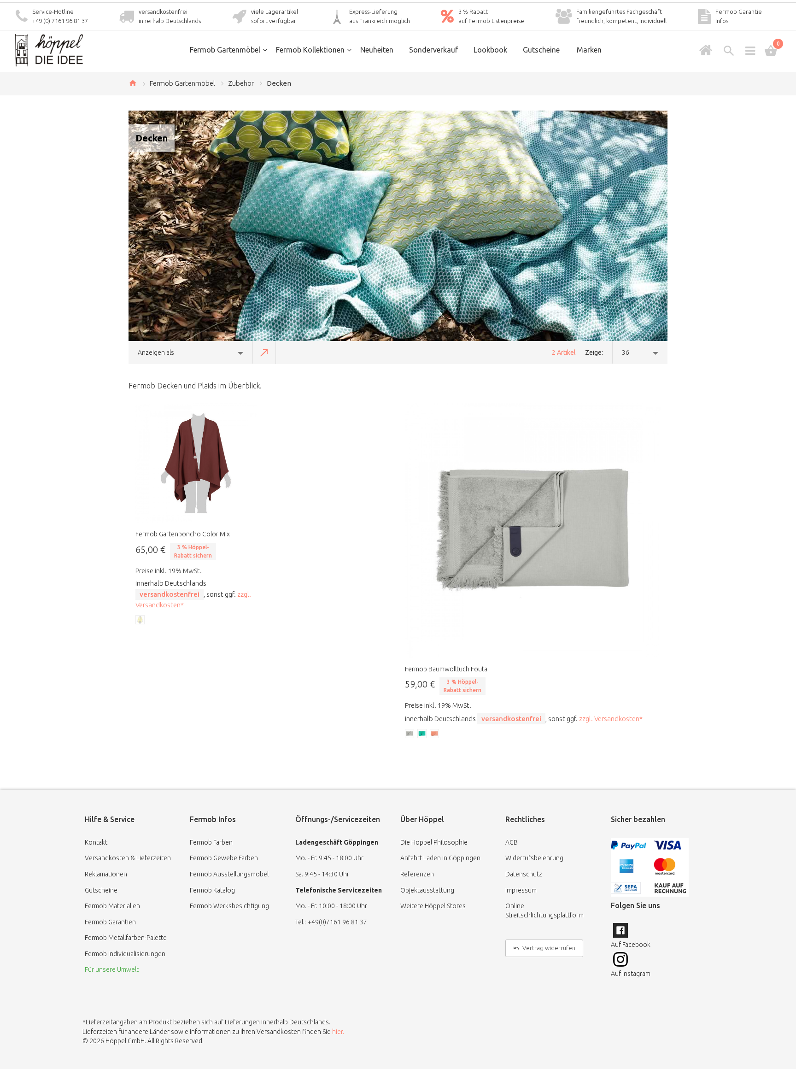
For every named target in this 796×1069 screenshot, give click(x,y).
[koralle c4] (435, 734)
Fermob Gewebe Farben (224, 858)
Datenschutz (523, 874)
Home (133, 83)
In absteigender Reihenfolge (264, 352)
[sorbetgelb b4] (140, 620)
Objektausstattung (427, 890)
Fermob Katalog (212, 890)
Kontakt (96, 842)
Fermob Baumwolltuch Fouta (446, 669)
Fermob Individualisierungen (125, 953)
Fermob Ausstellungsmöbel (229, 874)
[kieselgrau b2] (410, 734)
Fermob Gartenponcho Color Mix (182, 534)
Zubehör (241, 83)
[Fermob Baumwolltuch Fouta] (533, 530)
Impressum (521, 890)
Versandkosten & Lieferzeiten (128, 858)
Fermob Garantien (110, 922)
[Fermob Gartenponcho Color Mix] (196, 463)
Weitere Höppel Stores (433, 906)
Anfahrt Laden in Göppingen (440, 858)
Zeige (593, 352)
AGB (511, 842)
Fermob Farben (211, 842)
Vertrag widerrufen (548, 948)
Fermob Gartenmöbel (182, 83)
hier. (338, 1031)
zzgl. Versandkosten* (611, 718)
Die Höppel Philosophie (434, 842)
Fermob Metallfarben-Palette (126, 937)
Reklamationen (106, 874)
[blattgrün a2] (422, 734)
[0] (771, 50)
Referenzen (417, 874)
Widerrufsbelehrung (534, 858)
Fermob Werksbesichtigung (229, 906)
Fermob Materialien (112, 906)
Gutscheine (101, 890)
